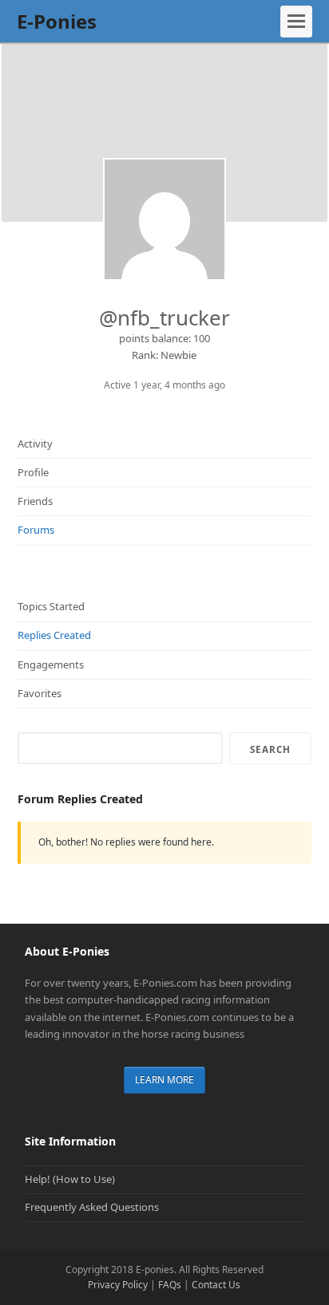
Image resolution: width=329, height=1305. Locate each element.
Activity (35, 443)
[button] (296, 21)
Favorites (39, 693)
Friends (35, 501)
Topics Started (51, 606)
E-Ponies (57, 21)
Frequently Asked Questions (92, 1207)
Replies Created (54, 635)
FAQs (169, 1284)
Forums (36, 529)
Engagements (51, 664)
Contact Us (216, 1284)
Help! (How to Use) (70, 1179)
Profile (33, 472)
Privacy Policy (118, 1284)
